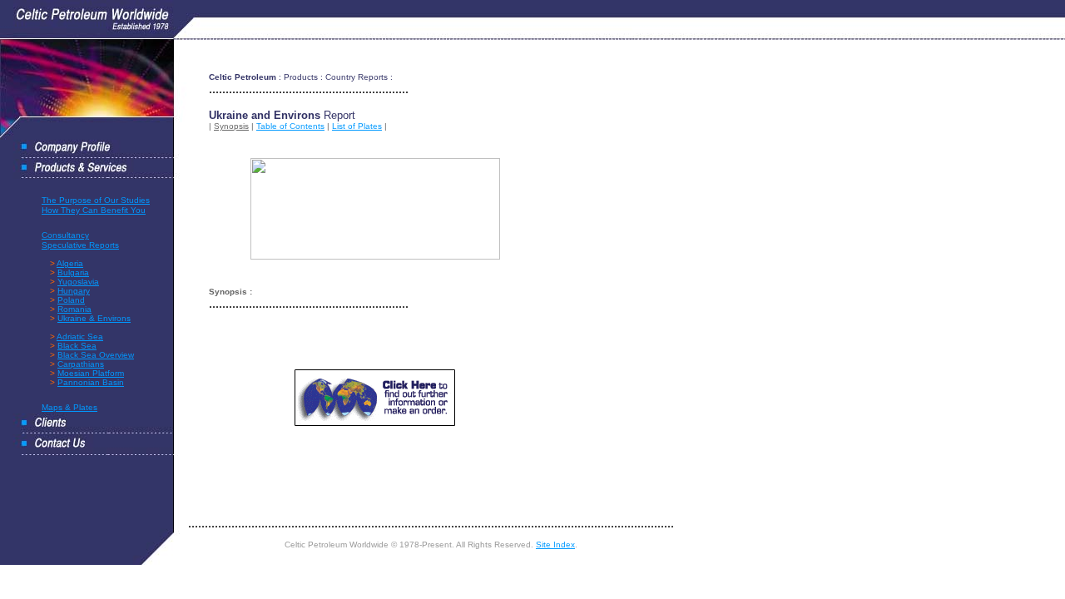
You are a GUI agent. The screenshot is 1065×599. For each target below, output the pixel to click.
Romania (74, 309)
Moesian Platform (90, 373)
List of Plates (357, 126)
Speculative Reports (80, 245)
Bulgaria (73, 272)
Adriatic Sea (80, 336)
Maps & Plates (69, 407)
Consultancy (65, 235)
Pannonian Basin (90, 382)
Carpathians (80, 364)
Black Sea (77, 345)
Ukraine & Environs (94, 318)
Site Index (555, 544)
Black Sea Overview (95, 354)
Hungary (73, 290)
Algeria (70, 263)
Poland (71, 299)
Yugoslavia (78, 281)
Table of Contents (290, 126)
